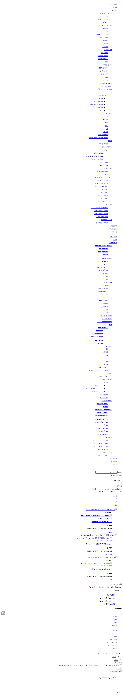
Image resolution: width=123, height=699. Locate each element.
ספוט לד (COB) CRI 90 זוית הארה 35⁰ (99, 544)
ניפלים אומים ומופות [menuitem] (101, 186)
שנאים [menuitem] (105, 22)
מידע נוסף (109, 532)
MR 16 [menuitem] (105, 119)
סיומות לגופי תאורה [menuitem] (101, 183)
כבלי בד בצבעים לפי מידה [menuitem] (94, 156)
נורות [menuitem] (110, 92)
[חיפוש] (93, 489)
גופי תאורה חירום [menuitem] (106, 220)
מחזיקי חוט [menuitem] (104, 162)
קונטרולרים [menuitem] (104, 71)
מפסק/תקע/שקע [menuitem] (102, 171)
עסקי (98, 518)
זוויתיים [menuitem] (105, 40)
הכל (116, 505)
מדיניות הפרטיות (87, 665)
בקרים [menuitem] (105, 80)
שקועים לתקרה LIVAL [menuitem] (104, 89)
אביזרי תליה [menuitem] (104, 165)
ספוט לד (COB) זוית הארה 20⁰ (102, 522)
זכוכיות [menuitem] (110, 141)
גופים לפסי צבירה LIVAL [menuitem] (99, 208)
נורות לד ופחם (107, 491)
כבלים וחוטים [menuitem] (98, 153)
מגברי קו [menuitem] (105, 77)
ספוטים (110, 518)
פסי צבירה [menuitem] (109, 205)
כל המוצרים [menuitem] (113, 10)
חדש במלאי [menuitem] (113, 226)
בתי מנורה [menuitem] (109, 113)
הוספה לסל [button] (108, 554)
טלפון (120, 662)
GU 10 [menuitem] (105, 132)
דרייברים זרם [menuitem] (103, 16)
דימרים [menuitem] (105, 174)
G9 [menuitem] (107, 129)
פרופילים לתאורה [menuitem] (106, 25)
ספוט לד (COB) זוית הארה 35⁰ (102, 569)
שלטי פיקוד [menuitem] (104, 74)
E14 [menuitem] (106, 122)
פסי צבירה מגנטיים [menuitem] (106, 83)
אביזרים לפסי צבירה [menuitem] (101, 214)
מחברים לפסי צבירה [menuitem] (101, 211)
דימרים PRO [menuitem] (103, 68)
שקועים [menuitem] (105, 31)
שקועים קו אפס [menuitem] (102, 34)
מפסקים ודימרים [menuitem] (106, 168)
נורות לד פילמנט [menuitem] (97, 101)
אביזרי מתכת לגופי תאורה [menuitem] (103, 177)
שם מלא (119, 656)
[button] (3, 613)
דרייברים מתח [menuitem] (103, 19)
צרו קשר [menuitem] (114, 232)
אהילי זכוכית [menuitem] (103, 144)
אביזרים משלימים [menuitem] (102, 223)
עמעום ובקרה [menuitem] (107, 65)
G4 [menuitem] (107, 116)
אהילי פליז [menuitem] (104, 192)
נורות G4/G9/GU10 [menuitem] (96, 104)
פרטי (113, 491)
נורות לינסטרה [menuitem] (98, 107)
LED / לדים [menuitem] (108, 50)
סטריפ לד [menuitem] (104, 53)
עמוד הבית (119, 491)
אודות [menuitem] (115, 7)
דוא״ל (120, 659)
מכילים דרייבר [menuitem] (103, 37)
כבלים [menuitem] (106, 150)
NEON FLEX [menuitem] (103, 59)
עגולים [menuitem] (105, 44)
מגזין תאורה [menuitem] (113, 229)
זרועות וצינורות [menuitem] (103, 201)
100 (116, 499)
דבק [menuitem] (106, 62)
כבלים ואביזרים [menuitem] (107, 147)
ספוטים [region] (110, 491)
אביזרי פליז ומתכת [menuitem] (101, 189)
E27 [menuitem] (106, 126)
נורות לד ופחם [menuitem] (103, 95)
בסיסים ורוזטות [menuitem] (103, 195)
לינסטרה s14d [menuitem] (103, 135)
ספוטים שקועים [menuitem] (107, 86)
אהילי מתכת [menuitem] (103, 198)
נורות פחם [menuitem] (99, 98)
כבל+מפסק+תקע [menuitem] (97, 159)
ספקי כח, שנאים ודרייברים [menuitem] (103, 13)
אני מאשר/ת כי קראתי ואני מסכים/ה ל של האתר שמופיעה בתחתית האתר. (88, 665)
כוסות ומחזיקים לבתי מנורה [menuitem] (98, 138)
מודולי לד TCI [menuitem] (103, 56)
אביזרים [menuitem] (105, 47)
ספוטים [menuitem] (100, 110)
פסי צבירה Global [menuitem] (102, 217)
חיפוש (120, 472)
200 (116, 502)
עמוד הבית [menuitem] (113, 4)
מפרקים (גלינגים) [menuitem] (102, 180)
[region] (61, 491)
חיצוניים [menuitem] (105, 28)
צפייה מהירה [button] (90, 510)
